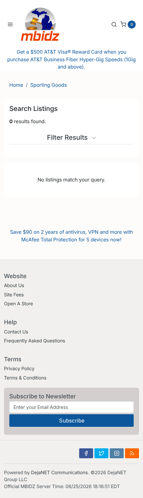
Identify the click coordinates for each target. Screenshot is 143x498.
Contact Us (16, 332)
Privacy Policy (19, 369)
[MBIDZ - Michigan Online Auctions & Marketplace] (45, 24)
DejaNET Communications (59, 472)
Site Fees (14, 295)
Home (16, 85)
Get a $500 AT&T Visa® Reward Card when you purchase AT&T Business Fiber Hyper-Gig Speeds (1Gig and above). (71, 59)
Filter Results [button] (68, 137)
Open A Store (18, 304)
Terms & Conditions (25, 378)
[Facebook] (86, 453)
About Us (14, 285)
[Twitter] (101, 453)
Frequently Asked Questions (34, 341)
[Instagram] (117, 453)
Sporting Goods (48, 85)
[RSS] (132, 453)
